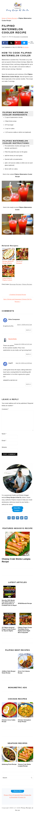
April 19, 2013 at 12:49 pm (24, 363)
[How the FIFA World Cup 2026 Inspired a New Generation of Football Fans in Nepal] (9, 592)
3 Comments (24, 36)
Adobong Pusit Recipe (9, 764)
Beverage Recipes (15, 284)
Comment (5, 409)
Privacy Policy (8, 795)
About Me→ (17, 508)
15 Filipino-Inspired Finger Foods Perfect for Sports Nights (9, 629)
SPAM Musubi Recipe (25, 603)
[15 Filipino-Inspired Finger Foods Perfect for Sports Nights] (9, 619)
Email (4, 440)
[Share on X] (11, 43)
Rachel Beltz (12, 339)
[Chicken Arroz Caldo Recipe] (9, 709)
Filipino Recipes (12, 18)
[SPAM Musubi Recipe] (25, 593)
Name (4, 433)
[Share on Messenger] (24, 43)
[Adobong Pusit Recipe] (9, 754)
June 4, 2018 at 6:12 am (24, 324)
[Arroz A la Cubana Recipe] (25, 661)
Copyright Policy (19, 795)
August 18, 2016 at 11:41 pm (23, 344)
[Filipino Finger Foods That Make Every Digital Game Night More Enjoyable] (25, 619)
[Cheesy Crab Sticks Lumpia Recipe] (17, 544)
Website (4, 447)
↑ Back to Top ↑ (17, 791)
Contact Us (22, 797)
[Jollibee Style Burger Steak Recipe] (9, 661)
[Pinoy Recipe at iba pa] (17, 11)
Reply (28, 330)
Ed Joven (25, 47)
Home (3, 18)
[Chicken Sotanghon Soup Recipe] (25, 709)
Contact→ (17, 510)
